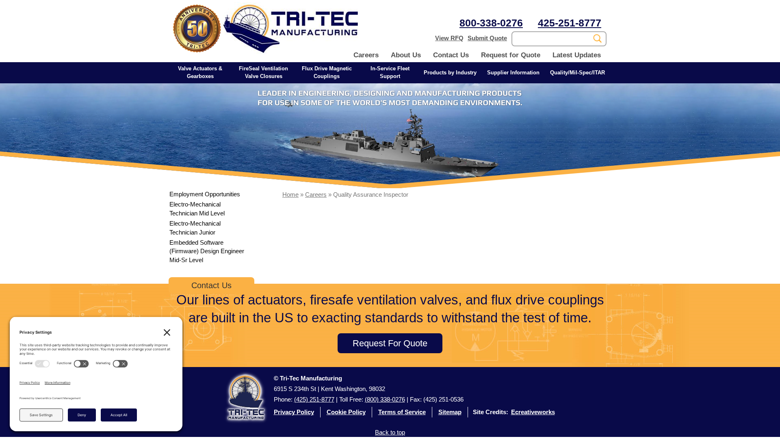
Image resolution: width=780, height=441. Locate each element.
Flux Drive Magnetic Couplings (327, 72)
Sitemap (450, 411)
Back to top (390, 432)
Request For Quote (390, 343)
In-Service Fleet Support (390, 72)
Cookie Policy (346, 411)
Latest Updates (576, 55)
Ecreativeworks (533, 411)
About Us (406, 55)
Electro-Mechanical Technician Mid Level (197, 208)
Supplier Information (513, 73)
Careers (366, 55)
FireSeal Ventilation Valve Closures (263, 72)
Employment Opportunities (204, 194)
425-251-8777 (569, 22)
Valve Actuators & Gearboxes (200, 72)
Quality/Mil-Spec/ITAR (577, 73)
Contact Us (451, 55)
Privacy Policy (294, 411)
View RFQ (449, 38)
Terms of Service (402, 411)
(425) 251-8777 (314, 399)
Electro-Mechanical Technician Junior (195, 227)
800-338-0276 (491, 22)
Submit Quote (487, 38)
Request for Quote (510, 55)
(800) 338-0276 (385, 399)
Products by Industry (450, 73)
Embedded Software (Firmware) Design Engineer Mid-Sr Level (206, 251)
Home (290, 194)
